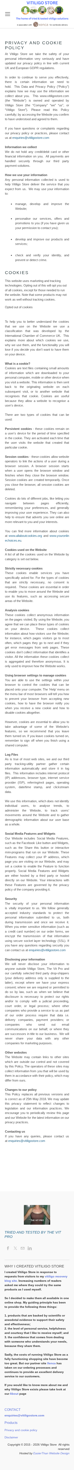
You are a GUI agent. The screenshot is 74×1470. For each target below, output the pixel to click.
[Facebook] (8, 1248)
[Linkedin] (30, 1248)
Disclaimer (11, 1437)
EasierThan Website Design (51, 1453)
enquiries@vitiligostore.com (30, 137)
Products (11, 1422)
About (14, 1393)
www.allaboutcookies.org (25, 535)
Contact (13, 1409)
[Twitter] (15, 1248)
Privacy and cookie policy (21, 1430)
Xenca (51, 1363)
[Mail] (22, 1248)
